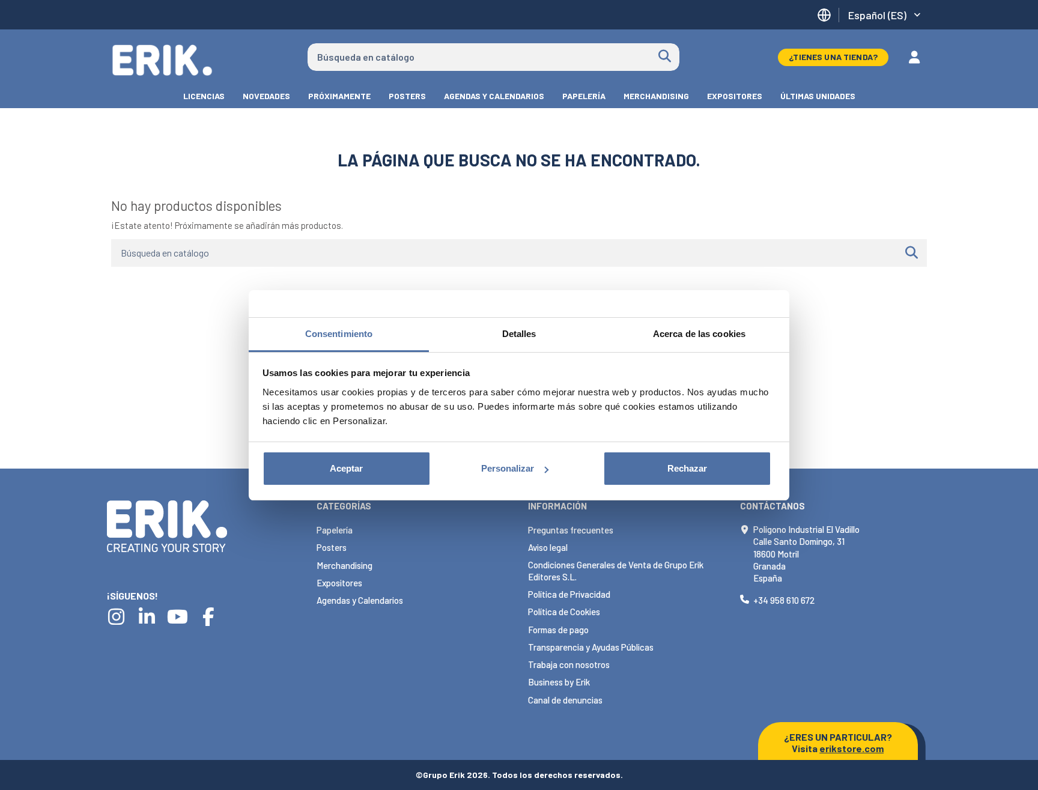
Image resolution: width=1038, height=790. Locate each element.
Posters (332, 547)
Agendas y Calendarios (360, 600)
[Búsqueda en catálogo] (664, 57)
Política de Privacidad (569, 594)
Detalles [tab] (519, 334)
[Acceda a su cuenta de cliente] (914, 57)
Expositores (339, 582)
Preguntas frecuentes (570, 529)
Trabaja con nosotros (569, 664)
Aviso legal (548, 547)
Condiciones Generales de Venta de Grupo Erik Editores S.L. (615, 570)
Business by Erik (559, 681)
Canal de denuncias (565, 699)
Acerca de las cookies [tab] (699, 334)
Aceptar (346, 468)
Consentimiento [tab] (338, 334)
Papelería (335, 529)
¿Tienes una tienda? (833, 57)
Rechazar (687, 468)
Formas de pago (558, 629)
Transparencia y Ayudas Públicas (591, 647)
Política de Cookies (564, 611)
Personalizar (507, 468)
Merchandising (344, 565)
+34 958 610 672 (784, 600)
